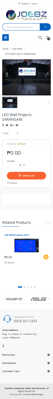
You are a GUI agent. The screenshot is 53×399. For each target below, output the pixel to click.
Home (5, 48)
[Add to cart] (46, 257)
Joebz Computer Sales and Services (25, 388)
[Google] (12, 125)
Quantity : (11, 161)
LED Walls (17, 48)
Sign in (34, 3)
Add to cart (29, 175)
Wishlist (13, 183)
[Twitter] (7, 125)
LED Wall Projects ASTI (16, 234)
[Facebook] (3, 125)
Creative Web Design (33, 394)
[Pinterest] (17, 125)
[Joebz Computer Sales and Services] (26, 15)
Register (25, 3)
